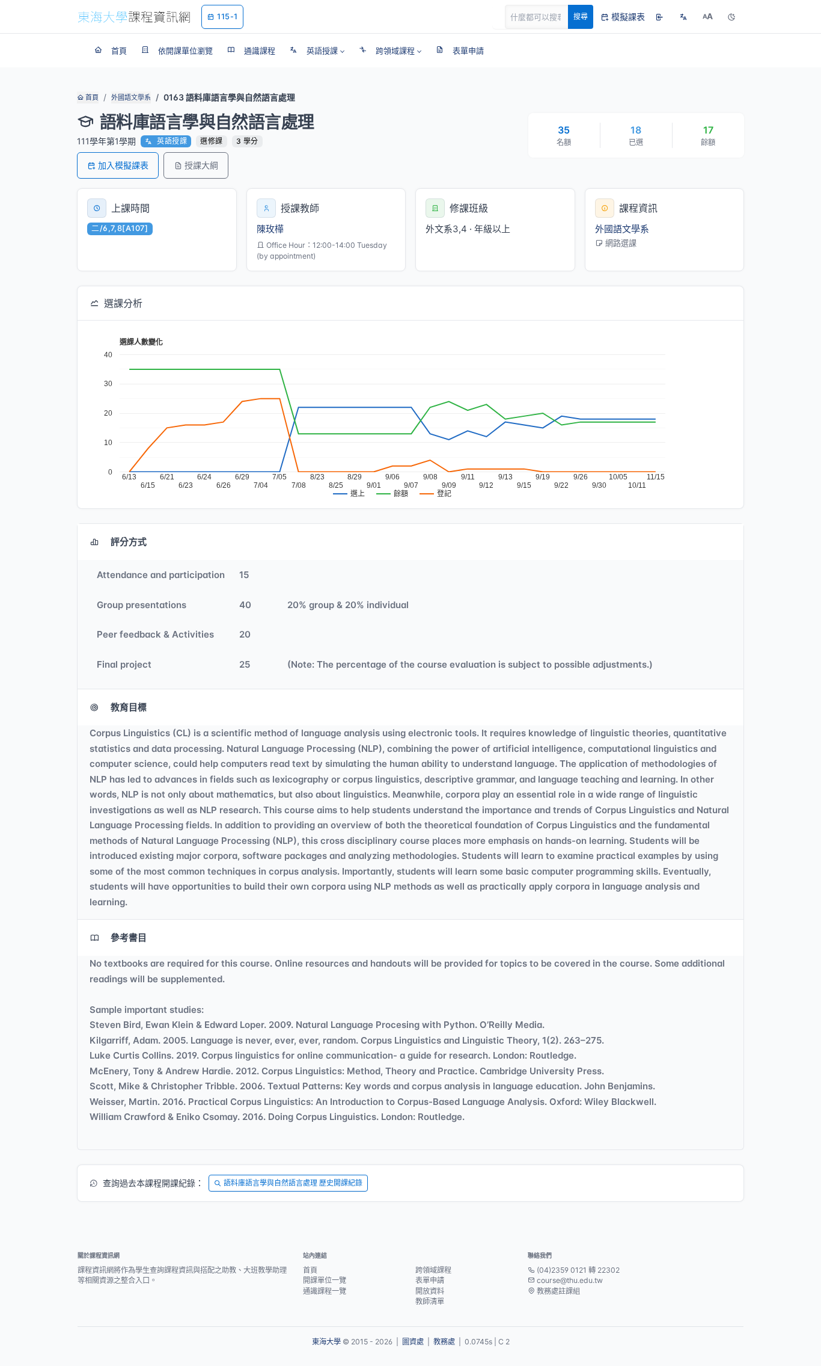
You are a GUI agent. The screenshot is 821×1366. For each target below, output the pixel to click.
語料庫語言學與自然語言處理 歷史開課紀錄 (293, 1182)
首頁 (91, 97)
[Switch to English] (683, 17)
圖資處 (413, 1341)
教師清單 (429, 1301)
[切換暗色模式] (731, 17)
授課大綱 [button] (201, 165)
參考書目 (129, 937)
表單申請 (429, 1280)
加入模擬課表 (123, 165)
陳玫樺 (270, 229)
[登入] (659, 17)
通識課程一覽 (324, 1291)
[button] (317, 50)
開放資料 (429, 1291)
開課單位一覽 (324, 1280)
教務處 (444, 1341)
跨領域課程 (433, 1270)
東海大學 (326, 1341)
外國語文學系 (131, 97)
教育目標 (129, 707)
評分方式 (129, 541)
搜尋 (580, 16)
